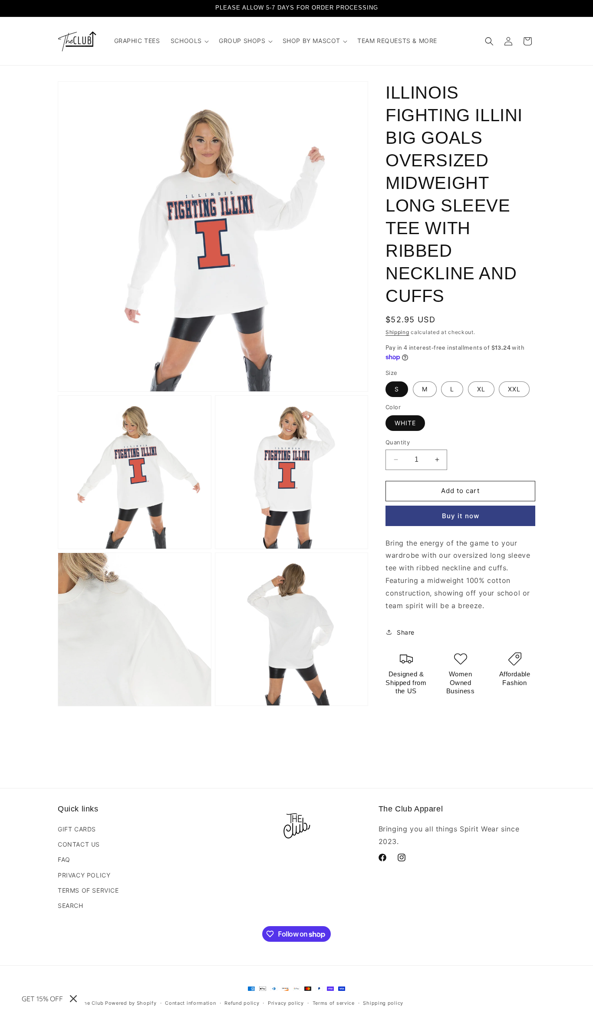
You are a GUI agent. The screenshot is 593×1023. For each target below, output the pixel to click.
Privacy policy (286, 1003)
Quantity (397, 442)
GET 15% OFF (42, 998)
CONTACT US (79, 844)
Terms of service (334, 1003)
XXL (514, 389)
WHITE (405, 423)
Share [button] (406, 632)
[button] (189, 41)
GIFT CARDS (77, 829)
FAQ (64, 859)
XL (481, 389)
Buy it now (460, 516)
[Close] (73, 998)
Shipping (397, 332)
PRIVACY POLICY (84, 875)
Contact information (190, 1003)
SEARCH (70, 905)
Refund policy (241, 1003)
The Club (92, 1003)
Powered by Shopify (131, 1003)
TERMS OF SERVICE (88, 890)
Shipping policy (383, 1003)
